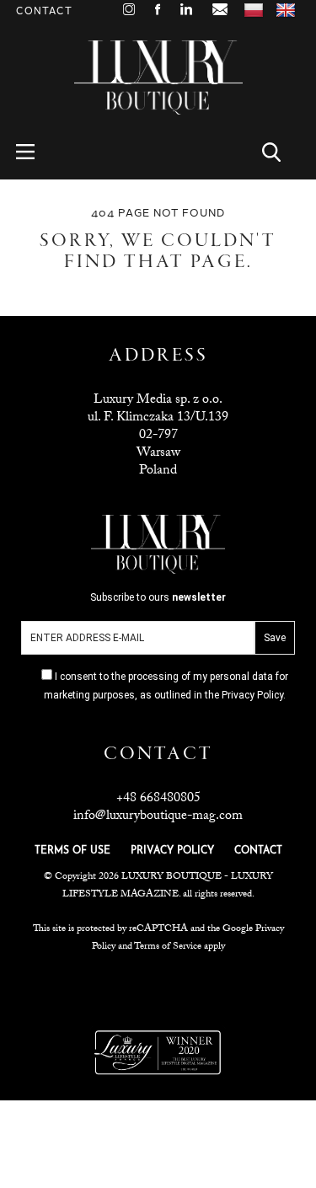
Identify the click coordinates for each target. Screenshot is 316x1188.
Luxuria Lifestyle (159, 988)
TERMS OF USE (72, 851)
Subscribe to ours (158, 597)
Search (281, 152)
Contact (44, 11)
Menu (35, 152)
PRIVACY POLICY (172, 851)
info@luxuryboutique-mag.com (158, 816)
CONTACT (258, 851)
